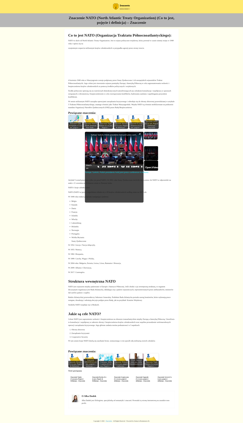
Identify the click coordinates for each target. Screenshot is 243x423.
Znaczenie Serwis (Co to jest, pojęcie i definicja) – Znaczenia (165, 379)
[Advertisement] (121, 64)
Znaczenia (109, 421)
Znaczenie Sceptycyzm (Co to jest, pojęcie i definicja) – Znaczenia (121, 379)
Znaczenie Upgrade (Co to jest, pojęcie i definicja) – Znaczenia (143, 379)
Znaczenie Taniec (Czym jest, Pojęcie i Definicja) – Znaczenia (78, 379)
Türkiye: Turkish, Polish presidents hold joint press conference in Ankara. (114, 135)
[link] (88, 135)
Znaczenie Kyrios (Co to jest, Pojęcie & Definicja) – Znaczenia (99, 379)
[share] (139, 134)
